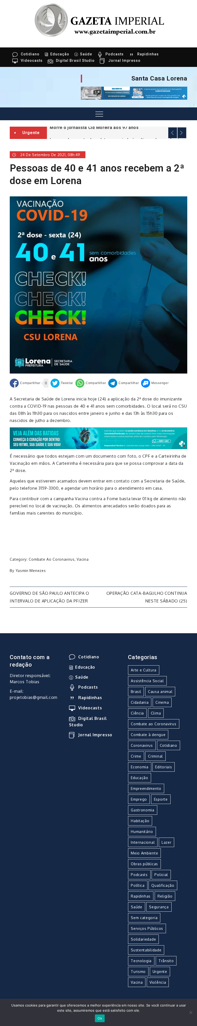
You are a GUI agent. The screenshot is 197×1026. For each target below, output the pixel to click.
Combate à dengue (148, 734)
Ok (99, 1018)
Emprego (139, 799)
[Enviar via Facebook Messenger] (155, 383)
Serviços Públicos (147, 928)
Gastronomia (142, 810)
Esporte (161, 799)
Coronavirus (142, 745)
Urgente (160, 971)
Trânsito (166, 961)
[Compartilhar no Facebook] (25, 383)
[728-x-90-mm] (98, 437)
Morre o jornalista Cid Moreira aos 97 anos (94, 127)
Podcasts (114, 54)
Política (138, 885)
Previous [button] (172, 132)
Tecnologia (141, 961)
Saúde (86, 54)
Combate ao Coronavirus (51, 559)
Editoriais (163, 767)
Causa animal (160, 691)
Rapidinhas (148, 54)
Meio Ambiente (144, 853)
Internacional (143, 842)
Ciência (137, 713)
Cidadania (140, 702)
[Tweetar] (62, 383)
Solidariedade (143, 939)
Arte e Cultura (143, 670)
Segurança (159, 907)
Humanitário (142, 831)
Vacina (82, 559)
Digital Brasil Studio (75, 60)
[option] (117, 127)
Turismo (138, 971)
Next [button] (182, 132)
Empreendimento (146, 788)
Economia (140, 767)
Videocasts (32, 60)
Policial (161, 874)
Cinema (162, 702)
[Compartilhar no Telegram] (123, 383)
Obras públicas (144, 864)
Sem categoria (144, 918)
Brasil (136, 691)
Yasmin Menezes (31, 570)
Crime (136, 756)
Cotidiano (30, 54)
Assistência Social (147, 681)
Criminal (155, 756)
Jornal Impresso (124, 60)
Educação (59, 54)
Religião (165, 896)
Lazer (167, 842)
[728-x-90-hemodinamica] (134, 92)
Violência (158, 982)
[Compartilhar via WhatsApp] (90, 383)
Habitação (140, 821)
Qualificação (162, 885)
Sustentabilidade (146, 950)
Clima (156, 713)
